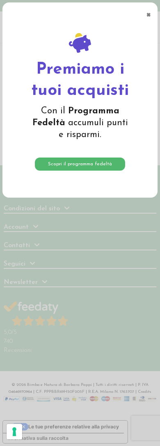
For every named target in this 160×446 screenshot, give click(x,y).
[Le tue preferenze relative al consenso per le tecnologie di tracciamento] (14, 431)
